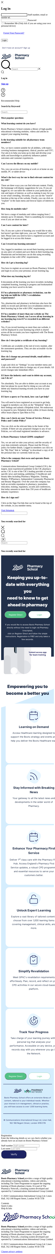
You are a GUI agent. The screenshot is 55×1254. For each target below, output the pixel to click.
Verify (14, 1154)
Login (4, 40)
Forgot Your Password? (13, 33)
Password (32, 20)
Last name (5, 1148)
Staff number (7, 1145)
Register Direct (15, 615)
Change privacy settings (11, 1251)
